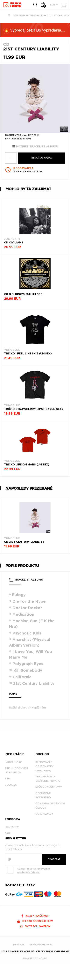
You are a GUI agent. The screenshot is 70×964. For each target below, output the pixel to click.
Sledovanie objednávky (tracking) (44, 766)
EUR (53, 4)
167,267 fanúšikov (36, 915)
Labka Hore (13, 762)
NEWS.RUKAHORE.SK (41, 944)
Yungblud (36, 15)
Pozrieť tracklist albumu (36, 146)
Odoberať (54, 859)
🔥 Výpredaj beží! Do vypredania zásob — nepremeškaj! (37, 30)
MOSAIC (42, 958)
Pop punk (19, 15)
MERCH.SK (19, 944)
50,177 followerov (37, 926)
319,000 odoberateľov (37, 921)
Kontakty (12, 827)
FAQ (7, 833)
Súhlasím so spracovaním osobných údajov (33, 870)
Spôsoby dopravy (48, 786)
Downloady (44, 813)
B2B (7, 778)
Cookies (11, 784)
